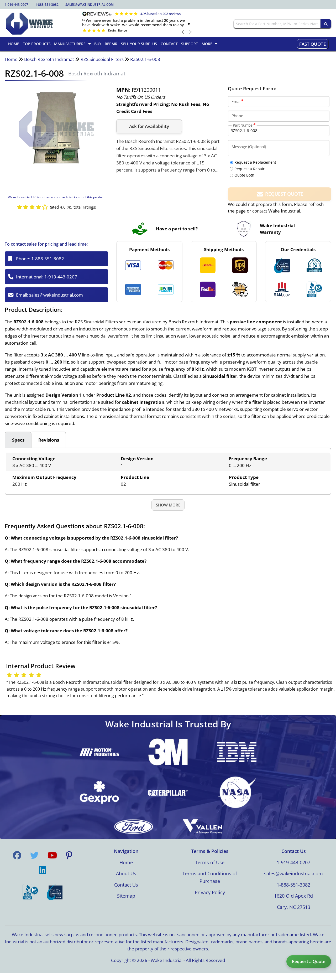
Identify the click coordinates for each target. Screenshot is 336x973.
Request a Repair (249, 168)
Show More (168, 505)
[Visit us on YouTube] (52, 855)
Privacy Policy (210, 892)
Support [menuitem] (189, 43)
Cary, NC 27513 (293, 907)
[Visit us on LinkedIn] (42, 870)
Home (11, 59)
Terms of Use (209, 862)
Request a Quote (308, 961)
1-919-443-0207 (16, 4)
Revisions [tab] (48, 440)
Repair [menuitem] (111, 43)
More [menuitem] (207, 43)
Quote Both (244, 175)
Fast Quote (312, 44)
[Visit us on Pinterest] (69, 855)
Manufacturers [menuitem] (70, 43)
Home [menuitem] (13, 43)
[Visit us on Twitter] (34, 855)
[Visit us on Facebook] (17, 855)
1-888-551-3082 (47, 4)
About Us (126, 873)
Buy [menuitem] (97, 43)
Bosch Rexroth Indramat (49, 59)
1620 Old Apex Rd (293, 896)
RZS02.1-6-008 (145, 59)
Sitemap (126, 896)
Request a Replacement (255, 162)
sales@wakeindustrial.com (89, 4)
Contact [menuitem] (169, 43)
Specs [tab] (18, 440)
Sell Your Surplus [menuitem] (139, 43)
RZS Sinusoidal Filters (102, 59)
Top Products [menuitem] (37, 43)
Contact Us (126, 885)
